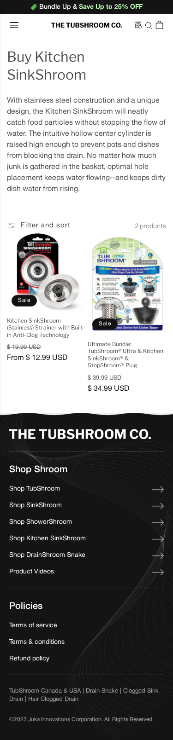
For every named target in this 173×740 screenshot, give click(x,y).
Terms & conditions (37, 642)
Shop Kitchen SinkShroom (47, 539)
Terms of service (33, 626)
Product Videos (31, 572)
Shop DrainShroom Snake (47, 555)
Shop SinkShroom (35, 506)
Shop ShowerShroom (40, 522)
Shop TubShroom (34, 489)
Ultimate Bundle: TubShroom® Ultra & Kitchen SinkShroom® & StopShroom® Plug (125, 355)
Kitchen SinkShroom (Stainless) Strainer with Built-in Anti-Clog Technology (46, 327)
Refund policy (29, 659)
